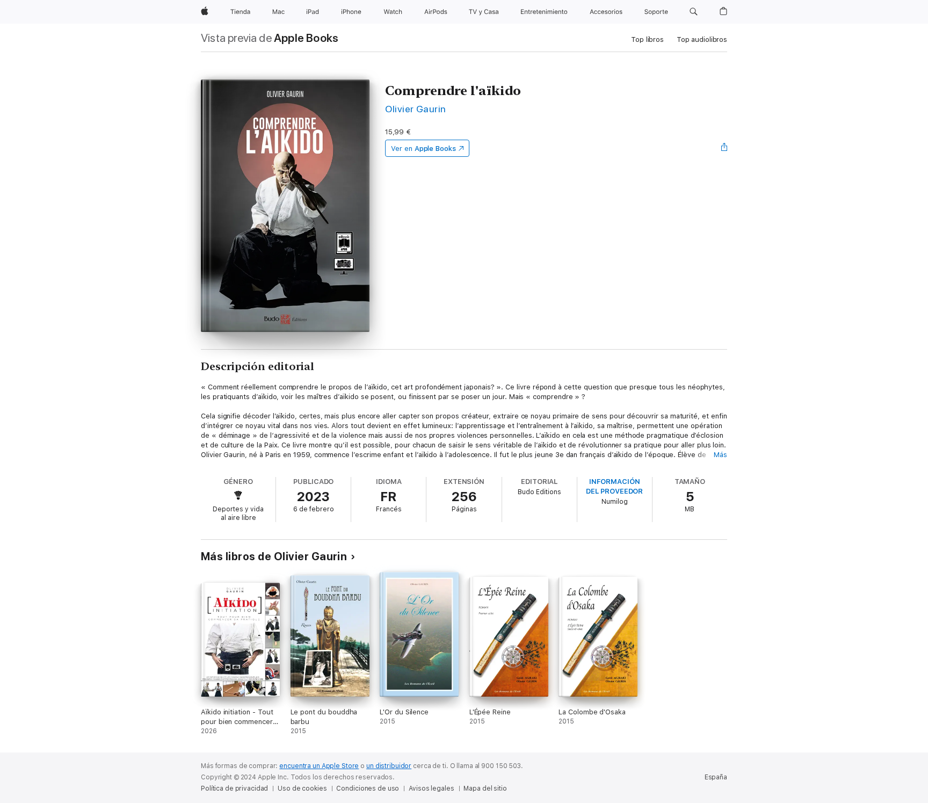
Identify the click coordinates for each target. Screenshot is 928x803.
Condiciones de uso (367, 788)
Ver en (423, 148)
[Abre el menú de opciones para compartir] (724, 148)
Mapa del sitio (484, 788)
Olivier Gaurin (415, 108)
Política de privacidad (234, 788)
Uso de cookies (302, 788)
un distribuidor (388, 766)
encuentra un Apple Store (319, 766)
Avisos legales (431, 788)
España (716, 777)
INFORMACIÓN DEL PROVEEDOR (614, 486)
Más (720, 455)
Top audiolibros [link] (702, 39)
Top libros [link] (647, 39)
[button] (693, 12)
